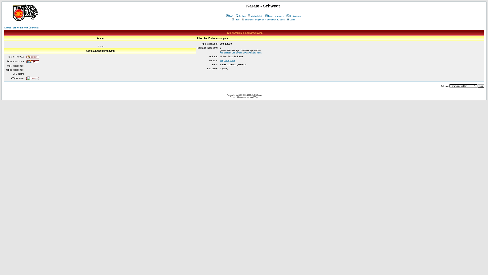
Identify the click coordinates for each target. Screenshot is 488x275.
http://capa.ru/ (227, 60)
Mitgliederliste (257, 16)
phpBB (238, 95)
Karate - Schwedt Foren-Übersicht (21, 28)
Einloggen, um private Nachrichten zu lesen (265, 20)
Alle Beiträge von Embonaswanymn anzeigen (241, 53)
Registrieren (295, 16)
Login (292, 20)
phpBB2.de (254, 97)
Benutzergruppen (276, 16)
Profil (237, 20)
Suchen (242, 16)
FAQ (231, 16)
